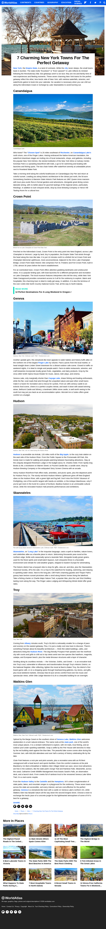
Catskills (43, 782)
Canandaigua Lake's (82, 153)
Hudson (16, 454)
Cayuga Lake (54, 378)
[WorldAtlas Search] (104, 2)
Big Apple (64, 454)
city (66, 68)
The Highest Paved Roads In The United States (12, 841)
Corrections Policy (55, 906)
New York (17, 68)
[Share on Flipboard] (14, 806)
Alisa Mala (16, 813)
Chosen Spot (33, 153)
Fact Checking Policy (42, 906)
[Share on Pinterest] (26, 806)
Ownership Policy (68, 906)
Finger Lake (43, 363)
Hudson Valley (27, 782)
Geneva (24, 790)
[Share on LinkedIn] (30, 806)
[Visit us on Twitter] (11, 911)
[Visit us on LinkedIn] (19, 911)
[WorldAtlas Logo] (10, 2)
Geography (52, 2)
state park (68, 742)
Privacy (17, 906)
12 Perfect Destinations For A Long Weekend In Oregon (42, 292)
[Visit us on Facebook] (7, 911)
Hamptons (59, 782)
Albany (27, 643)
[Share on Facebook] (18, 806)
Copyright (24, 906)
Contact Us (10, 906)
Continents (25, 2)
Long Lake (33, 552)
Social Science (78, 2)
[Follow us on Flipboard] (3, 911)
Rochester (65, 153)
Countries (39, 2)
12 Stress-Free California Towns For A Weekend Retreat (91, 885)
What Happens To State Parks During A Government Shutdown (13, 885)
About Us (31, 906)
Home (3, 906)
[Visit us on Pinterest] (15, 911)
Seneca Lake (62, 739)
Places (30, 813)
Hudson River (36, 652)
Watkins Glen (75, 739)
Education (66, 2)
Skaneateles (18, 552)
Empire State (31, 68)
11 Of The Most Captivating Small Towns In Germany (65, 841)
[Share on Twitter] (22, 806)
